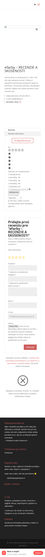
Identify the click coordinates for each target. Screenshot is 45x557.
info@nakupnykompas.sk (16, 478)
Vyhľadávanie (14, 192)
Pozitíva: (11, 264)
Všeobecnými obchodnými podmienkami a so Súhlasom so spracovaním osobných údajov (22, 361)
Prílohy (10, 323)
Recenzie (11, 130)
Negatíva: (12, 275)
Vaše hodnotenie (14, 250)
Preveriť (38, 553)
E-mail (10, 312)
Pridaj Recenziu (22, 140)
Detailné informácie (16, 134)
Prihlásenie (8, 453)
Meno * (11, 301)
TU (20, 102)
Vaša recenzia (14, 286)
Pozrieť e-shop (15, 118)
